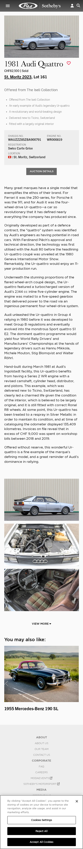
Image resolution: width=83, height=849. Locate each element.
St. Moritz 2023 (17, 76)
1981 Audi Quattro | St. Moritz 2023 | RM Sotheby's (40, 6)
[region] (41, 822)
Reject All (41, 831)
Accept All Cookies (41, 841)
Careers (41, 772)
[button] (72, 5)
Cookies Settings (41, 820)
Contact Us (41, 754)
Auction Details (41, 171)
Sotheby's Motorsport (40, 783)
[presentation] (7, 683)
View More (40, 623)
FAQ (41, 766)
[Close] (77, 801)
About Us (41, 743)
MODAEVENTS (40, 778)
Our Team (41, 749)
